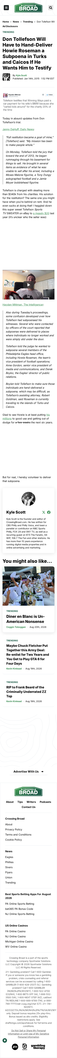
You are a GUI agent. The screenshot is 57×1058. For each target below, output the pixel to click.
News (8, 851)
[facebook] (49, 512)
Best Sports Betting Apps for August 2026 (28, 896)
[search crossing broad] (50, 7)
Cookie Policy (13, 839)
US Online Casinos (16, 925)
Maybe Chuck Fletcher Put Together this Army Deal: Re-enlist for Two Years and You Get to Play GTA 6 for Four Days (27, 654)
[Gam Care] (24, 1047)
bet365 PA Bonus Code (19, 908)
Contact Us (28, 807)
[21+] (15, 1047)
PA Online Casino (15, 931)
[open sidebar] (6, 7)
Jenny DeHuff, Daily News (18, 129)
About (10, 801)
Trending (8, 32)
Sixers (9, 867)
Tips (20, 801)
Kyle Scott (21, 75)
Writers (31, 801)
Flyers (8, 872)
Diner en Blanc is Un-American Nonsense (25, 619)
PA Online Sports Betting (19, 903)
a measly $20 (41, 213)
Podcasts (45, 801)
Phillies (9, 862)
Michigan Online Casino (19, 941)
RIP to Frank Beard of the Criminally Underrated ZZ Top (26, 691)
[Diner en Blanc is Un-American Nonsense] (28, 586)
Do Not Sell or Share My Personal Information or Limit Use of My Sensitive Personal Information (28, 1033)
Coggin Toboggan (16, 627)
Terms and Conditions (18, 834)
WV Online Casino (16, 946)
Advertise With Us (26, 771)
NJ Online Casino (15, 936)
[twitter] (44, 512)
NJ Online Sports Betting (19, 914)
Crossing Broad (15, 818)
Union (8, 877)
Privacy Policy (13, 829)
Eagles (9, 857)
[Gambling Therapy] (38, 1047)
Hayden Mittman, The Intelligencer (23, 304)
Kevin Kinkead (14, 668)
